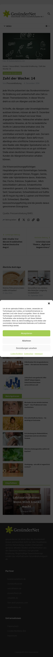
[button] (49, 303)
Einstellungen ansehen (26, 348)
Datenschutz (28, 354)
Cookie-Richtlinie (16, 354)
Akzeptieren (26, 333)
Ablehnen (26, 340)
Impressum (39, 354)
